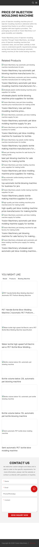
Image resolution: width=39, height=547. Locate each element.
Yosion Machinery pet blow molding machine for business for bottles (18, 134)
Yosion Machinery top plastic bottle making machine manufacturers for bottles (18, 147)
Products (12, 279)
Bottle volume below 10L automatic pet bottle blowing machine (18, 414)
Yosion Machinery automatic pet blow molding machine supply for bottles (19, 222)
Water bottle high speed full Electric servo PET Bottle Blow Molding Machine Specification (18, 346)
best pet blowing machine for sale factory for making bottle (17, 159)
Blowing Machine (24, 279)
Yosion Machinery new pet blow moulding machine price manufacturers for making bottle (17, 110)
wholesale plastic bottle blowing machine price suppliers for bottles (17, 97)
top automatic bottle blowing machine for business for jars (19, 184)
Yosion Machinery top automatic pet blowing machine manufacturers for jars (18, 72)
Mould (5, 279)
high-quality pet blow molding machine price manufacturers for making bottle (19, 209)
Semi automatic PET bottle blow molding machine (16, 449)
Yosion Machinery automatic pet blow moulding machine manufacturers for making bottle (19, 84)
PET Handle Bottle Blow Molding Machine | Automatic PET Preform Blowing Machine (17, 311)
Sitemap (32, 543)
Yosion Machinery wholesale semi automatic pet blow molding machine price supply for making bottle (19, 250)
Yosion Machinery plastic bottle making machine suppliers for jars (17, 197)
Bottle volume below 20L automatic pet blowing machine (18, 380)
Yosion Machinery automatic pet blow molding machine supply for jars (19, 122)
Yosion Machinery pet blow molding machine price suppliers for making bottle (18, 172)
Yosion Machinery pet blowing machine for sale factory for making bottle (18, 235)
